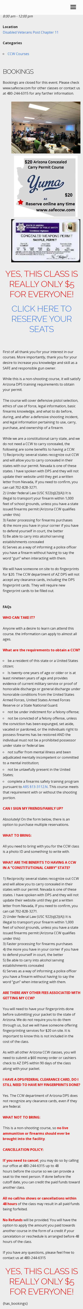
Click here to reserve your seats (41, 319)
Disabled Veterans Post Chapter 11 (31, 32)
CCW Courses (18, 53)
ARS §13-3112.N (35, 786)
